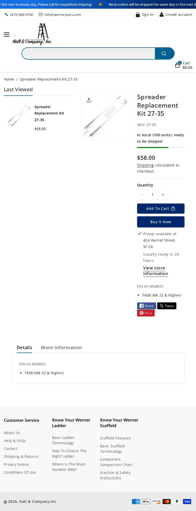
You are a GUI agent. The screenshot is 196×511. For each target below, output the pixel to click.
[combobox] (98, 53)
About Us (12, 432)
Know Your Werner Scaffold (119, 422)
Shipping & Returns (21, 456)
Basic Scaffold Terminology (112, 449)
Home (9, 79)
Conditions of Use (20, 472)
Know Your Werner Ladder (71, 422)
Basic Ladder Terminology (63, 440)
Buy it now (160, 221)
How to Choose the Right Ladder (69, 453)
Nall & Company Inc (37, 501)
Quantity (145, 185)
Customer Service (21, 420)
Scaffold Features (115, 438)
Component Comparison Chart (116, 462)
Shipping (145, 165)
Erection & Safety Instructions (115, 475)
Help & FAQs (15, 440)
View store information (155, 270)
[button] (8, 34)
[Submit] (164, 53)
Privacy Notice (16, 464)
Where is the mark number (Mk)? (68, 467)
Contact (10, 448)
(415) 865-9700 (21, 14)
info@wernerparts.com (62, 14)
